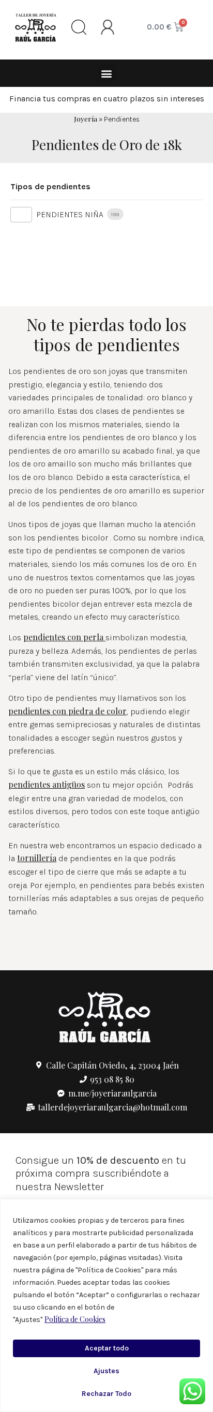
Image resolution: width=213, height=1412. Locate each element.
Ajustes (106, 1370)
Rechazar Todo (106, 1393)
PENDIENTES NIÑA (69, 214)
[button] (106, 73)
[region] (106, 1305)
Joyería (85, 118)
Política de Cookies (74, 1319)
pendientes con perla (63, 637)
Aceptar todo (107, 1348)
